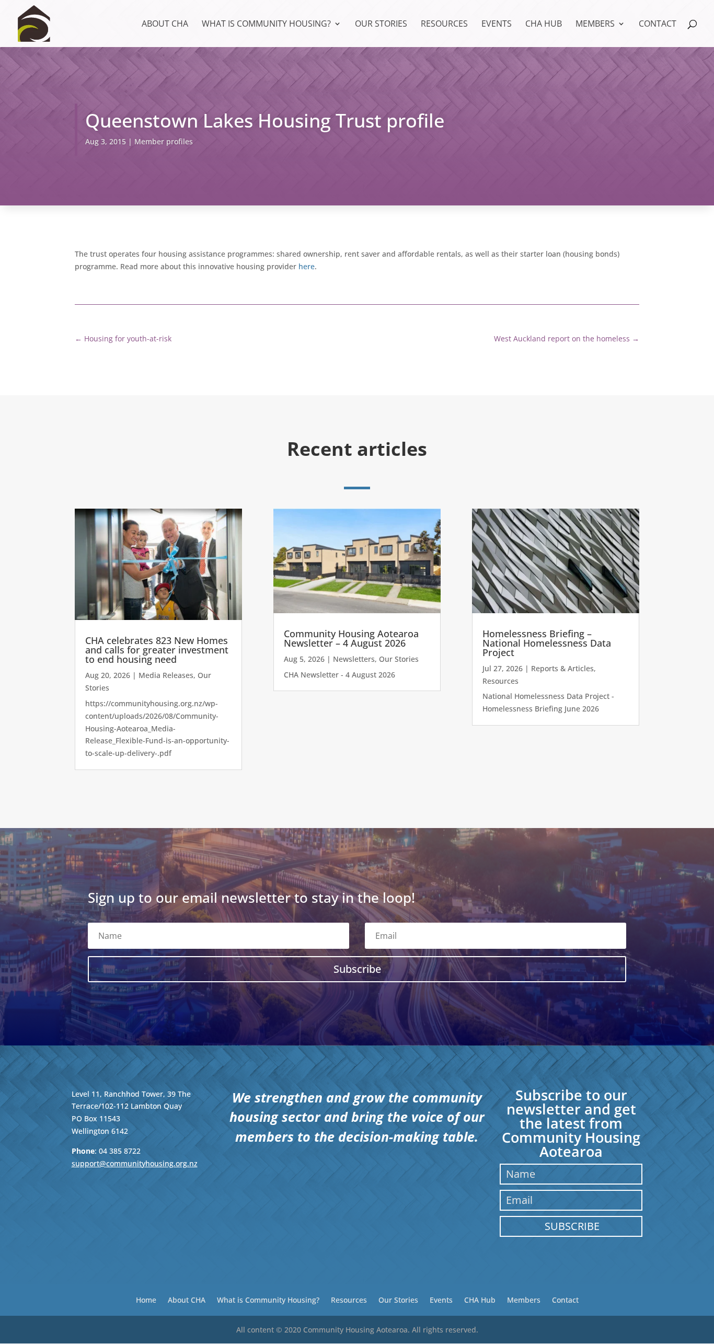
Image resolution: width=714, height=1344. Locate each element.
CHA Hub (543, 24)
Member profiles (163, 141)
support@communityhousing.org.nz (135, 1163)
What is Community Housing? (266, 24)
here (306, 266)
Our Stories (381, 24)
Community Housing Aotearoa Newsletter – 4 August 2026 (351, 638)
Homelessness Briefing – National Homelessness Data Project (546, 643)
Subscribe (572, 1226)
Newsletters (354, 659)
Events (496, 24)
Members (595, 24)
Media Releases (166, 675)
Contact (657, 24)
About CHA (165, 24)
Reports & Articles (562, 668)
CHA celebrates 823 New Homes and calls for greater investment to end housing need (156, 649)
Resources (444, 24)
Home (146, 1299)
